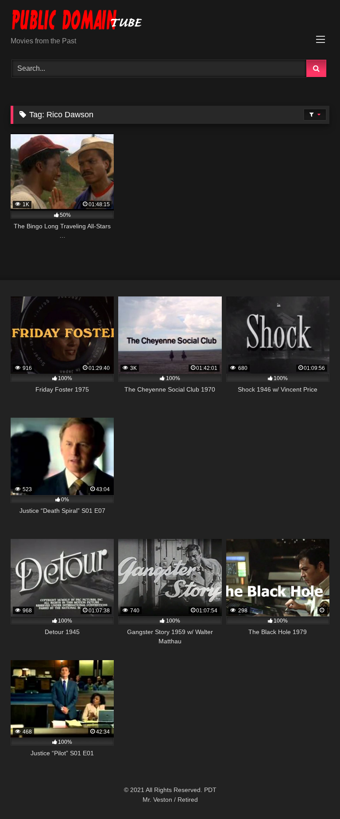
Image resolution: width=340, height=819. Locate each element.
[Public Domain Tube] (170, 21)
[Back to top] (312, 792)
